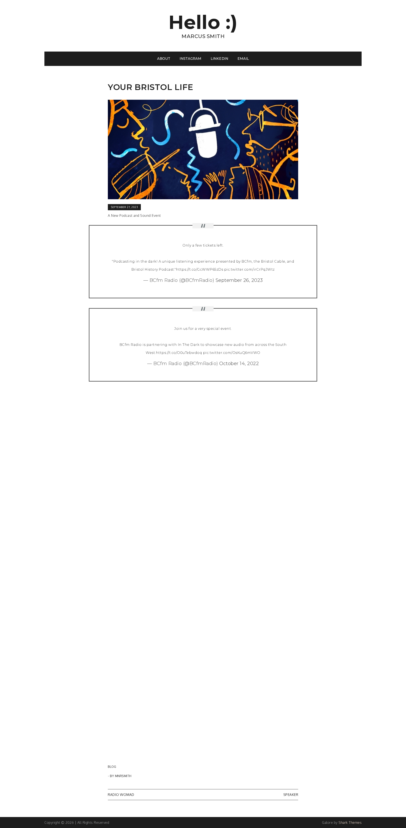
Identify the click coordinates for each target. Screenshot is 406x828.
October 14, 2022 (239, 363)
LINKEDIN (219, 59)
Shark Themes (350, 822)
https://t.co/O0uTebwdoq (179, 353)
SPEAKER (290, 795)
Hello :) (203, 22)
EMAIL (243, 59)
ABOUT (163, 59)
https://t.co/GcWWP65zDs (199, 269)
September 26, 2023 (239, 280)
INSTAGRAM (190, 59)
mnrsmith (123, 776)
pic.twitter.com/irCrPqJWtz (249, 269)
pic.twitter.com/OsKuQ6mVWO (231, 353)
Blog (112, 766)
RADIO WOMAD (121, 795)
